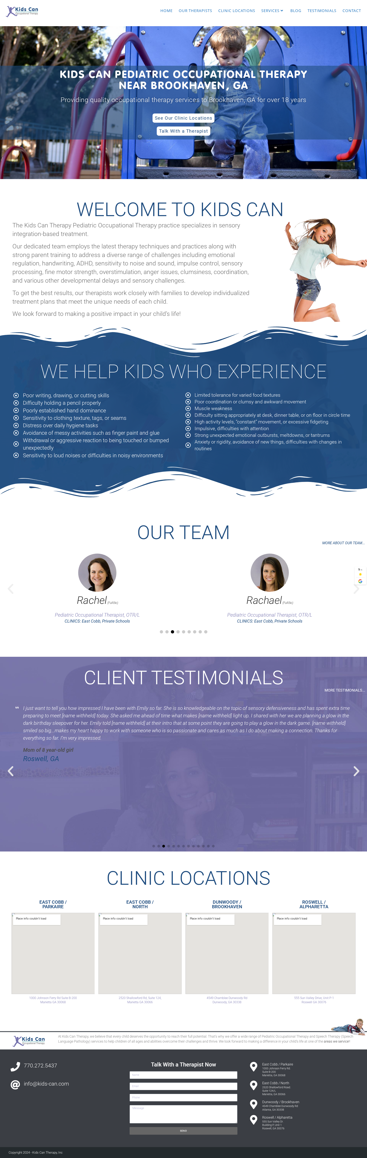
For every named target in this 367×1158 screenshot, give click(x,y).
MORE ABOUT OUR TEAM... (343, 543)
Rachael (269, 600)
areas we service (336, 1041)
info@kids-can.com (46, 1084)
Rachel (97, 600)
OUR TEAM (183, 532)
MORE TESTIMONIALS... (345, 690)
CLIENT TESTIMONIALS (183, 678)
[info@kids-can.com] (15, 1085)
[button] (10, 589)
